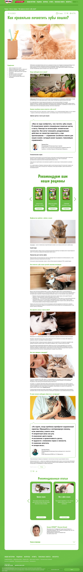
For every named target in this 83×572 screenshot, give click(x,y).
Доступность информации (9, 561)
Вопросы (45, 2)
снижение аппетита (46, 387)
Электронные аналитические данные (22, 561)
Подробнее (39, 208)
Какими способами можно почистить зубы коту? (18, 69)
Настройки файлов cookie (55, 569)
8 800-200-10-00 (9, 565)
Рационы (39, 2)
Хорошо (72, 569)
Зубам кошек (32, 98)
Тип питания (32, 244)
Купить (51, 2)
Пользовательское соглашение (46, 559)
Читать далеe (41, 517)
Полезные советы (60, 2)
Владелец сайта (26, 559)
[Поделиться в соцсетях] (36, 471)
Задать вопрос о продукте (35, 559)
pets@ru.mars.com (19, 565)
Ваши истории (31, 2)
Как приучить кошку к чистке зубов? (16, 73)
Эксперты (68, 2)
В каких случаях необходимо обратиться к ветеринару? (17, 77)
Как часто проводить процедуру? (15, 75)
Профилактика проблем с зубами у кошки (16, 70)
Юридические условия (18, 559)
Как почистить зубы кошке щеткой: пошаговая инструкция (17, 72)
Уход (41, 467)
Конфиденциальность (9, 559)
